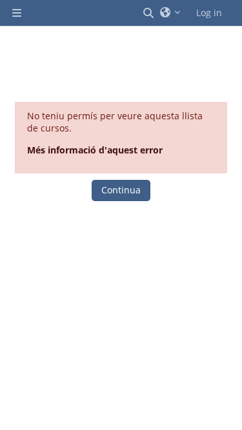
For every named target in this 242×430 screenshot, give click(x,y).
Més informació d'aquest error (95, 150)
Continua (121, 190)
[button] (149, 13)
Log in (209, 12)
